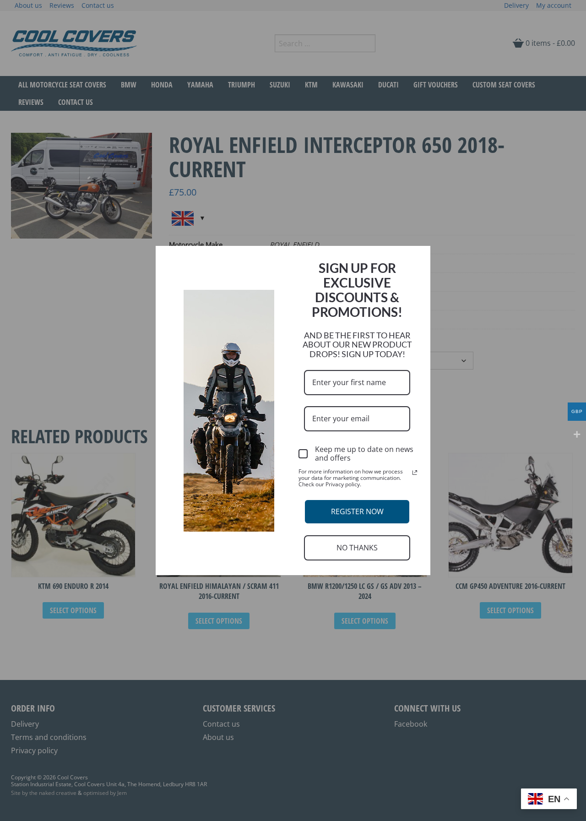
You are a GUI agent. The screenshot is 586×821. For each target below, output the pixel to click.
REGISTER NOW (357, 511)
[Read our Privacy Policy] (414, 472)
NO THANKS (357, 548)
